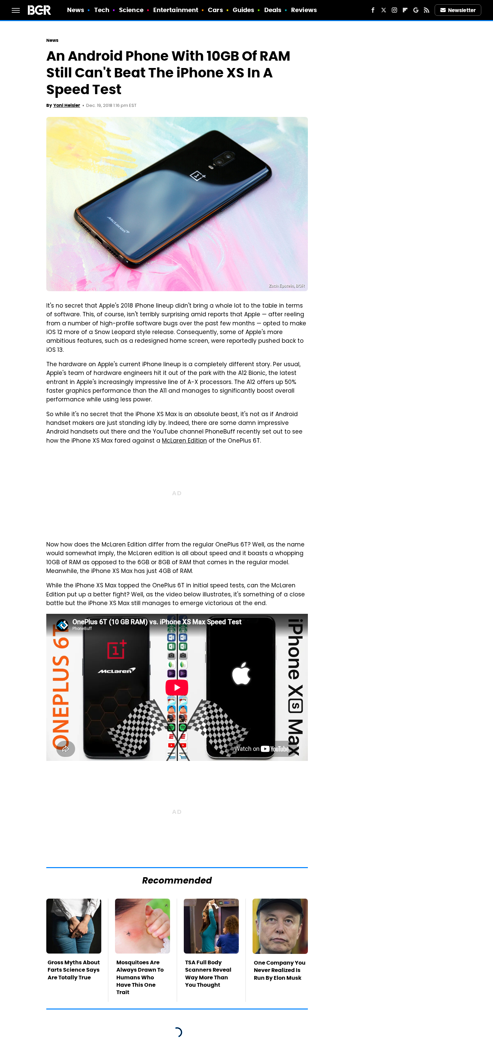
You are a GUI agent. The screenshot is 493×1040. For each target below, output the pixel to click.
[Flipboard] (405, 10)
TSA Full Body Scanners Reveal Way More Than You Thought (208, 973)
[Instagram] (394, 10)
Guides (244, 10)
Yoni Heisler (66, 105)
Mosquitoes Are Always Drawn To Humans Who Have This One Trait (140, 977)
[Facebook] (373, 10)
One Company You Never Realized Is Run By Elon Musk (280, 970)
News (75, 10)
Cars (215, 10)
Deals (273, 10)
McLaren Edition (184, 441)
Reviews (304, 10)
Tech (101, 10)
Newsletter (462, 10)
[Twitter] (383, 10)
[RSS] (426, 10)
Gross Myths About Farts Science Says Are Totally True (74, 970)
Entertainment (175, 10)
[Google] (416, 10)
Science (131, 10)
